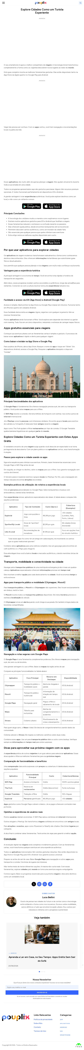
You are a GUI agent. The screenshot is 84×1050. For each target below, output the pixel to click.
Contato (37, 1027)
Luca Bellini (48, 897)
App (61, 1019)
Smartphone (65, 1035)
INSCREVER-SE (42, 992)
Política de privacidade (43, 1019)
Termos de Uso (40, 1031)
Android (63, 1027)
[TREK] (78, 1045)
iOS (61, 1031)
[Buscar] (80, 3)
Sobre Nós (38, 1023)
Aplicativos (65, 1023)
